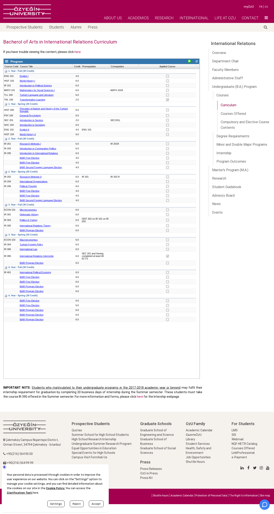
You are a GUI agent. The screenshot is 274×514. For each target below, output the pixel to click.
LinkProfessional (243, 452)
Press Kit (146, 478)
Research (219, 178)
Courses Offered (243, 448)
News (216, 204)
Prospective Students (24, 27)
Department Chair (225, 61)
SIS (234, 434)
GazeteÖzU (194, 434)
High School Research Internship (94, 439)
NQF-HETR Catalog (244, 443)
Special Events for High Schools (93, 452)
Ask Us (102, 457)
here (140, 396)
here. (77, 52)
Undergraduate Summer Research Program (102, 443)
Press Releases (151, 469)
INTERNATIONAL (194, 18)
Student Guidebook (226, 187)
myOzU (249, 6)
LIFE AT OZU (225, 18)
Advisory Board (223, 195)
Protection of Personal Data (211, 495)
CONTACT (250, 18)
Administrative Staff (227, 78)
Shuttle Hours (195, 461)
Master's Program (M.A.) (230, 170)
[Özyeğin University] (27, 11)
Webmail (237, 439)
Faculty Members (225, 70)
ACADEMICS (138, 18)
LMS (235, 430)
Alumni (75, 27)
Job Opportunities (198, 457)
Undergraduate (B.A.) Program (234, 87)
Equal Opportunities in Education (94, 448)
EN (266, 6)
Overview (219, 53)
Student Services (198, 443)
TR (260, 6)
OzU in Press (149, 473)
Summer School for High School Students (100, 434)
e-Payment (239, 457)
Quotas (77, 430)
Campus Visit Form (85, 457)
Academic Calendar (199, 430)
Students (56, 27)
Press (93, 27)
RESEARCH (164, 18)
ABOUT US (113, 18)
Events (217, 212)
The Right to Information (243, 495)
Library (190, 439)
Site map (265, 495)
